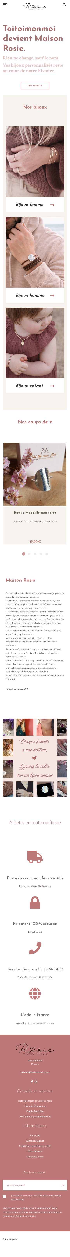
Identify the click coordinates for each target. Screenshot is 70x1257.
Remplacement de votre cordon (35, 1101)
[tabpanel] (35, 493)
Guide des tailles (35, 1111)
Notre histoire (35, 1151)
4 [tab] (41, 554)
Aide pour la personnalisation (35, 1116)
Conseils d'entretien (35, 1106)
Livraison (35, 1135)
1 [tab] (23, 554)
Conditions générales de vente (35, 1146)
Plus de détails (35, 85)
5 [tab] (47, 554)
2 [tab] (29, 554)
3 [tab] (35, 554)
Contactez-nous (35, 1156)
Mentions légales (35, 1141)
